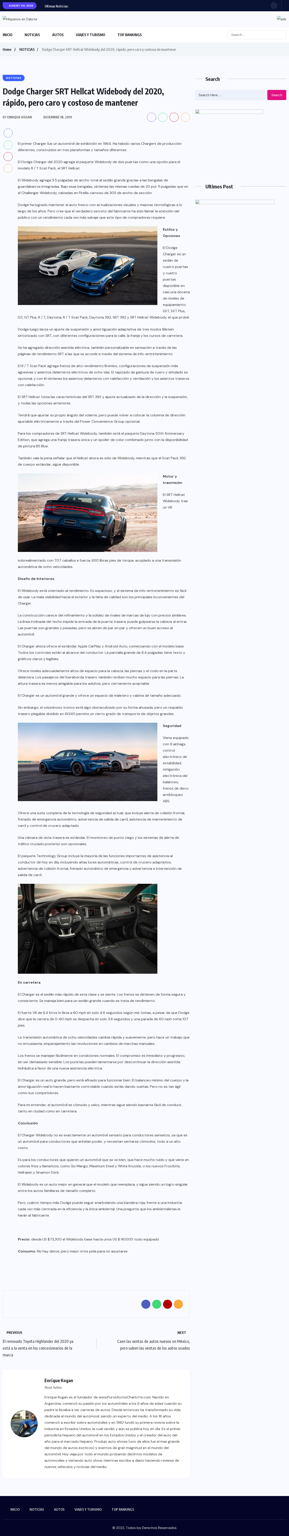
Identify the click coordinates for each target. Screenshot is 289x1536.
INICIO (7, 35)
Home (7, 49)
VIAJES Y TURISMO (90, 35)
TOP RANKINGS (129, 35)
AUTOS (58, 35)
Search (276, 95)
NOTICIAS (32, 35)
